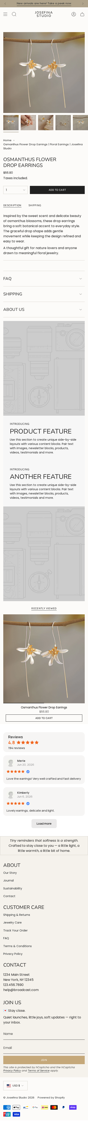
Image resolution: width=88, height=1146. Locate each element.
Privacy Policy (13, 954)
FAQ (7, 278)
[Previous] (5, 3)
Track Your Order (15, 930)
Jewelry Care (12, 922)
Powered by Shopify (51, 1097)
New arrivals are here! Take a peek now (44, 3)
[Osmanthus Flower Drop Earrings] (44, 658)
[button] (44, 823)
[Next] (83, 3)
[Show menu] (5, 14)
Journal (8, 880)
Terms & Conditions (17, 946)
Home (7, 140)
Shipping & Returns (16, 915)
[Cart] (82, 14)
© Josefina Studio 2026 (18, 1097)
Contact (9, 896)
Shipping (12, 294)
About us (13, 309)
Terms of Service (39, 1070)
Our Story (10, 873)
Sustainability (12, 888)
